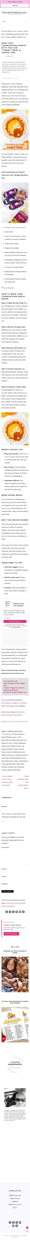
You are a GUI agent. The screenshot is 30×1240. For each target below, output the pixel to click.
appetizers (13, 721)
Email (4, 876)
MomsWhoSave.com (15, 13)
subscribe (15, 5)
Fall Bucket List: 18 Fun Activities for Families (15, 952)
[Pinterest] (10, 911)
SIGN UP (12, 1195)
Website (5, 884)
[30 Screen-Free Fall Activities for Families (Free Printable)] (15, 1025)
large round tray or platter (16, 227)
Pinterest (23, 703)
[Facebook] (6, 911)
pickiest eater (7, 536)
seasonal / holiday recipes (22, 721)
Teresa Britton (7, 734)
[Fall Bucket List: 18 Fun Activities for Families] (15, 975)
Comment (6, 847)
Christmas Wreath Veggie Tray (15, 692)
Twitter (7, 706)
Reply (3, 821)
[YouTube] (20, 911)
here (9, 72)
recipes (8, 721)
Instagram (15, 703)
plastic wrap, (6, 508)
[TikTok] (23, 911)
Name (4, 869)
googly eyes (10, 267)
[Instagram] (13, 911)
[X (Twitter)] (16, 911)
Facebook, (7, 703)
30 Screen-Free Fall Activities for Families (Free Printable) (15, 1002)
